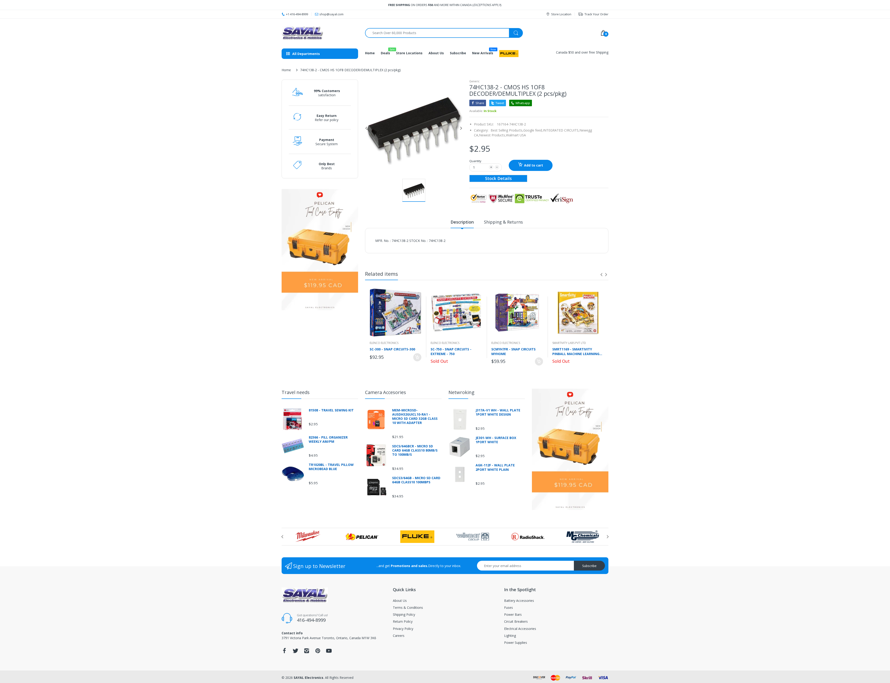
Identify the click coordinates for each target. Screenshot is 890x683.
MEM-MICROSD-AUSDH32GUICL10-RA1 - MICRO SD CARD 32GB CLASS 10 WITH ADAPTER (415, 416)
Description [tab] (462, 222)
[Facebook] (284, 652)
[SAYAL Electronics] (320, 33)
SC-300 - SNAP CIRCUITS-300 (392, 349)
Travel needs (296, 392)
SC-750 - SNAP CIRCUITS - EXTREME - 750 (451, 351)
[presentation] (601, 274)
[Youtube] (329, 652)
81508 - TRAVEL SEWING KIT (331, 410)
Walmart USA (516, 135)
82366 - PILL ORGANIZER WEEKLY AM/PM (328, 439)
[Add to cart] (417, 357)
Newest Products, (492, 135)
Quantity (475, 161)
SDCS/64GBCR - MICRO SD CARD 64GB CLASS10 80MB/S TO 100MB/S (415, 450)
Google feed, (533, 130)
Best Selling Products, (507, 130)
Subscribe (589, 566)
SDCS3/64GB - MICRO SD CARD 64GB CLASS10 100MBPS (416, 480)
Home (286, 70)
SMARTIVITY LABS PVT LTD (569, 343)
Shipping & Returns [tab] (503, 222)
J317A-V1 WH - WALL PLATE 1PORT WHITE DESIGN (498, 412)
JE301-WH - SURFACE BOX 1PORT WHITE (496, 440)
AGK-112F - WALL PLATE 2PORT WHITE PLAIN (495, 467)
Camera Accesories (385, 392)
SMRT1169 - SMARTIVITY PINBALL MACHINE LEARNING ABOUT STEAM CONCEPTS (575, 351)
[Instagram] (306, 652)
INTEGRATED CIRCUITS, (561, 130)
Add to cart (533, 165)
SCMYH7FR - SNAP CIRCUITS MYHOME (513, 351)
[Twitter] (295, 652)
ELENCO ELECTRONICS (384, 343)
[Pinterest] (318, 652)
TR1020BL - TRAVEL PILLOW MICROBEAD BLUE (331, 467)
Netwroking (461, 392)
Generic (474, 81)
